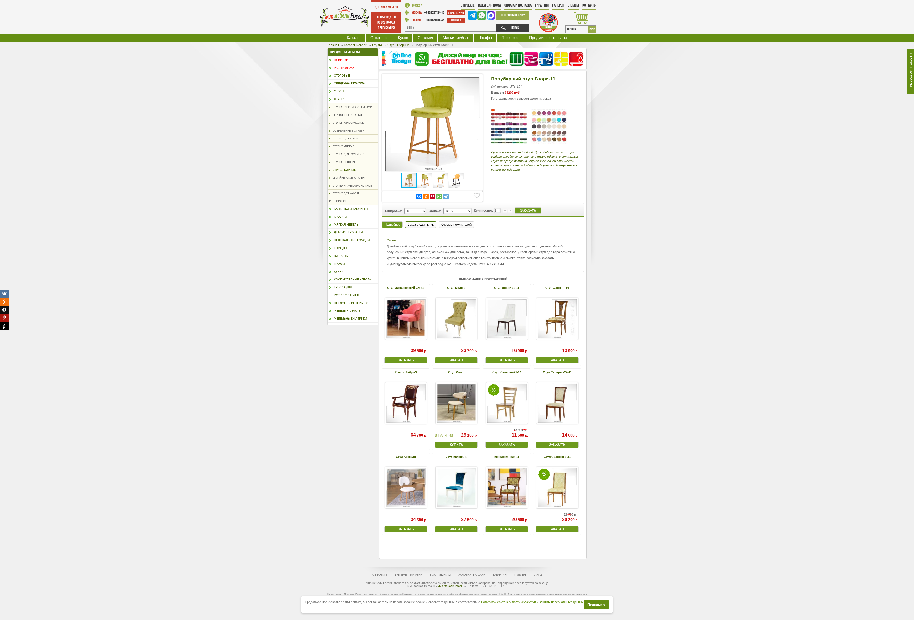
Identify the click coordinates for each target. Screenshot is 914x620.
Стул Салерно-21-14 (506, 372)
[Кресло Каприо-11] (506, 487)
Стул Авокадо (406, 456)
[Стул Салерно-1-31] (557, 487)
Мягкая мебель (456, 38)
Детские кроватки (348, 232)
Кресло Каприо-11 (506, 456)
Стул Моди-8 (456, 288)
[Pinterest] (432, 196)
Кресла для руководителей (346, 291)
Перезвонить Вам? (513, 15)
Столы (339, 91)
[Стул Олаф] (456, 403)
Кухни (403, 38)
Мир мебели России (450, 586)
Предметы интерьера (548, 38)
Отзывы (573, 5)
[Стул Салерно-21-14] (506, 403)
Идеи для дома (489, 5)
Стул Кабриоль (456, 456)
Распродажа (344, 67)
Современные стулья (347, 130)
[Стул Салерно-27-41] (557, 403)
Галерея (558, 5)
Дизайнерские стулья (347, 177)
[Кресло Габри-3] (405, 403)
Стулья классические (347, 122)
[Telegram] (446, 196)
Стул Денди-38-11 (506, 288)
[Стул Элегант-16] (557, 319)
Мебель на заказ (347, 310)
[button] (476, 80)
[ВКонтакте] (419, 196)
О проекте (468, 5)
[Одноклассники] (426, 196)
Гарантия (542, 5)
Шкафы (485, 38)
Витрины (341, 256)
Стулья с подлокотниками (351, 107)
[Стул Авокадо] (405, 487)
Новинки (341, 60)
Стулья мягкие (342, 146)
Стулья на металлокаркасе (351, 185)
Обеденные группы (350, 83)
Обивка (434, 211)
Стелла (392, 240)
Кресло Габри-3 (406, 372)
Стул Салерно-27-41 (557, 372)
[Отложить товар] (476, 195)
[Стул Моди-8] (456, 319)
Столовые (379, 38)
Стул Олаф (456, 372)
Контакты (589, 5)
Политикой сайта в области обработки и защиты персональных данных (532, 602)
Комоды (340, 248)
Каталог (354, 38)
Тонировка (393, 211)
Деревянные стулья (346, 114)
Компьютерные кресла (352, 279)
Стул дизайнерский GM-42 (405, 288)
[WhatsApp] (439, 196)
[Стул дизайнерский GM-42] (405, 319)
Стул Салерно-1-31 (557, 456)
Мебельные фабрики (350, 318)
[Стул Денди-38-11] (506, 319)
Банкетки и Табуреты (351, 209)
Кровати (340, 216)
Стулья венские (343, 162)
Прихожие (511, 38)
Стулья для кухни (344, 138)
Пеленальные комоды (352, 240)
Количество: (484, 210)
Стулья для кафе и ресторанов (344, 197)
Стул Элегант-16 (557, 288)
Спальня (425, 38)
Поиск (515, 28)
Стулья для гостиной (347, 154)
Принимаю (596, 604)
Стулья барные (343, 169)
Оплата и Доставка (518, 5)
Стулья (340, 99)
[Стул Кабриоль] (456, 487)
